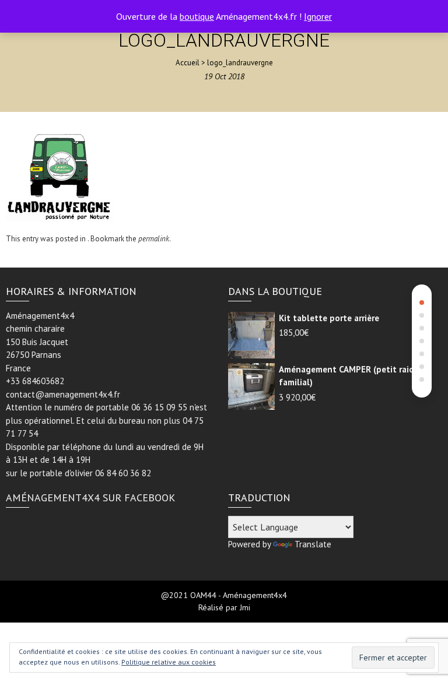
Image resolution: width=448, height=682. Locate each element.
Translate (313, 544)
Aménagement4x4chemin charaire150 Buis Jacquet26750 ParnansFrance (40, 342)
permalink (153, 239)
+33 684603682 (35, 380)
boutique (197, 16)
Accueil (188, 63)
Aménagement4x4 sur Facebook (90, 497)
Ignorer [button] (318, 16)
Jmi (245, 607)
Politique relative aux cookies (168, 662)
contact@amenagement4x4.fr (63, 394)
